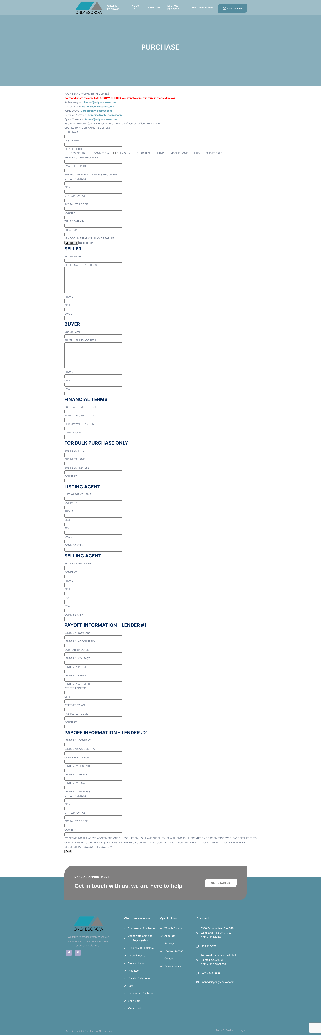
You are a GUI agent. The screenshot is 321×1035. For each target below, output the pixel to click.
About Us (136, 7)
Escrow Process (173, 7)
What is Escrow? (113, 7)
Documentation (203, 7)
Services (154, 7)
